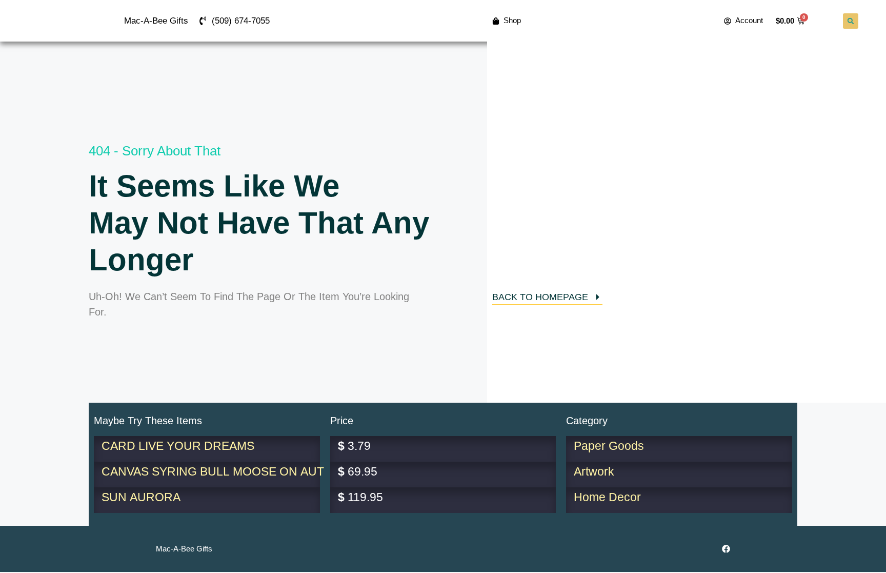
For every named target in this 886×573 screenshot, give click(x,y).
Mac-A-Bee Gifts (156, 21)
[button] (850, 21)
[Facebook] (726, 549)
